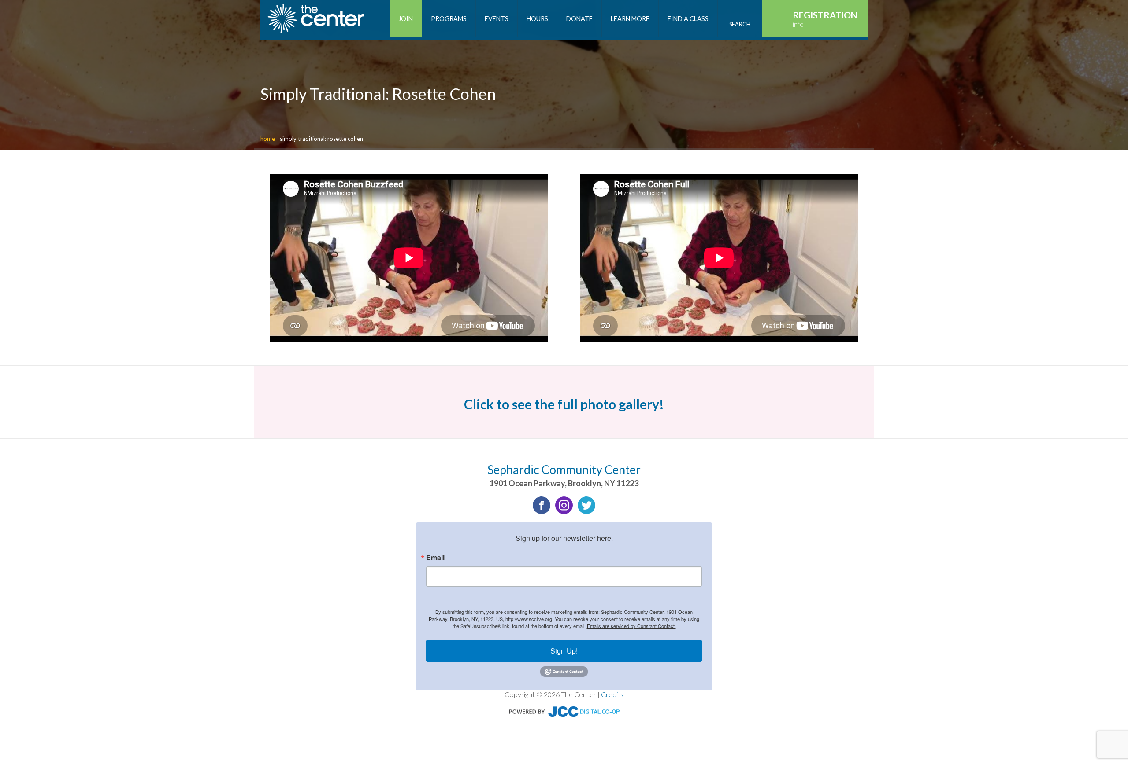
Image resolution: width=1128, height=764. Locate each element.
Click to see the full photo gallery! (564, 404)
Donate (579, 18)
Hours (537, 18)
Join (405, 18)
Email (435, 557)
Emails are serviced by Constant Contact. (631, 625)
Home (267, 138)
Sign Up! (564, 651)
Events (496, 18)
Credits (612, 694)
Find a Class (688, 18)
